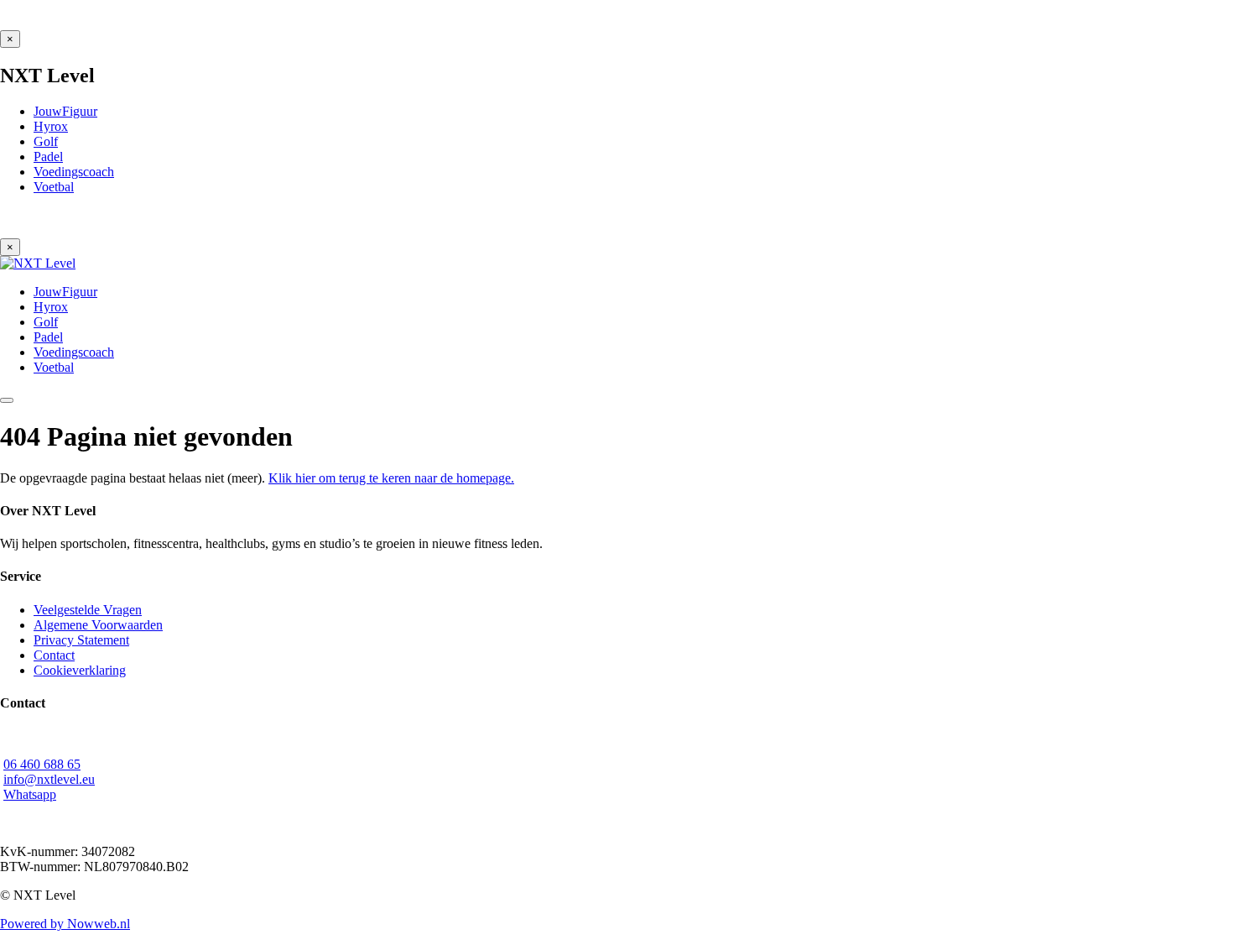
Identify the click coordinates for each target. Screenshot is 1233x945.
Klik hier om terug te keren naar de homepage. (391, 478)
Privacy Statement (81, 640)
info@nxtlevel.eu (49, 779)
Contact (54, 655)
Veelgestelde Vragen (88, 610)
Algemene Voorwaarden (98, 625)
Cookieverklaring (80, 670)
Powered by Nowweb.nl (65, 923)
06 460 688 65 (42, 764)
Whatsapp (29, 794)
